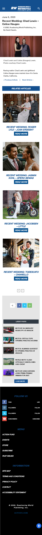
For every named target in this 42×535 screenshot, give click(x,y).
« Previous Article (10, 80)
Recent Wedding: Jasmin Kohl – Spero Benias (21, 176)
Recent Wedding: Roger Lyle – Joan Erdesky (21, 128)
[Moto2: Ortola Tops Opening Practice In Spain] (8, 340)
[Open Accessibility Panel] (38, 525)
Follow (37, 407)
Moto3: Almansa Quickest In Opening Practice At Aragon (26, 351)
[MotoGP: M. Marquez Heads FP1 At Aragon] (8, 330)
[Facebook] (19, 305)
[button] (3, 9)
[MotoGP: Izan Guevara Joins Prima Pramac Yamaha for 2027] (8, 372)
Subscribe (36, 419)
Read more (21, 133)
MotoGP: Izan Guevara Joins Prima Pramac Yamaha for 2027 (25, 373)
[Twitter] (24, 305)
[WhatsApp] (29, 305)
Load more (20, 381)
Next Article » (27, 80)
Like (38, 402)
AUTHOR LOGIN (21, 513)
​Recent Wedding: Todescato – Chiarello (21, 273)
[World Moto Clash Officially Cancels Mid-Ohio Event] (8, 361)
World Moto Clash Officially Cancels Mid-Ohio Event (25, 362)
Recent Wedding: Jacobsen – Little (21, 225)
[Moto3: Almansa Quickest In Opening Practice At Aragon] (8, 350)
